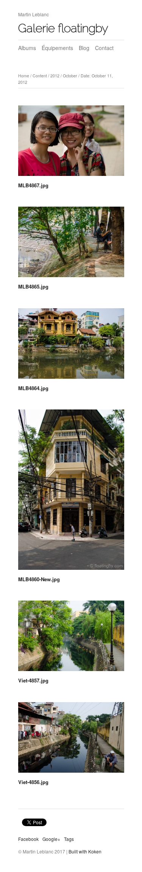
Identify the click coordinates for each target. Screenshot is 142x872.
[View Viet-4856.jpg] (71, 740)
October (70, 75)
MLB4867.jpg (33, 185)
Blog (84, 48)
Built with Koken (85, 851)
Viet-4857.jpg (33, 680)
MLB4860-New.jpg (39, 579)
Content (40, 75)
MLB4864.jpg (33, 388)
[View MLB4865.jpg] (71, 244)
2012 (54, 75)
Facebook (28, 839)
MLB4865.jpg (33, 286)
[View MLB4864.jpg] (71, 346)
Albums (27, 48)
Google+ (51, 839)
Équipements (57, 48)
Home (23, 75)
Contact (104, 48)
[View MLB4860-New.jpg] (71, 492)
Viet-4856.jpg (33, 782)
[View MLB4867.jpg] (71, 143)
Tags (69, 839)
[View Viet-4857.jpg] (71, 638)
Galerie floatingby (63, 28)
